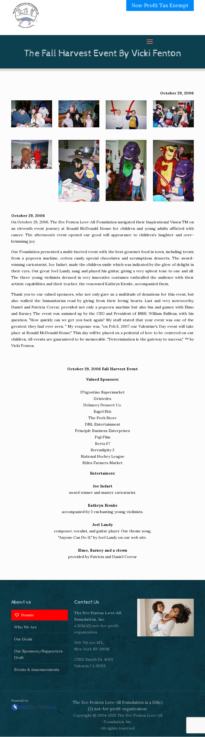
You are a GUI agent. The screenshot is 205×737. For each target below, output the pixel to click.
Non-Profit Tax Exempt (160, 5)
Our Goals (23, 639)
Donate (27, 615)
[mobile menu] (174, 17)
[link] (31, 113)
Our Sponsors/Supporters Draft (38, 654)
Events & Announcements (36, 669)
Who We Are (25, 627)
